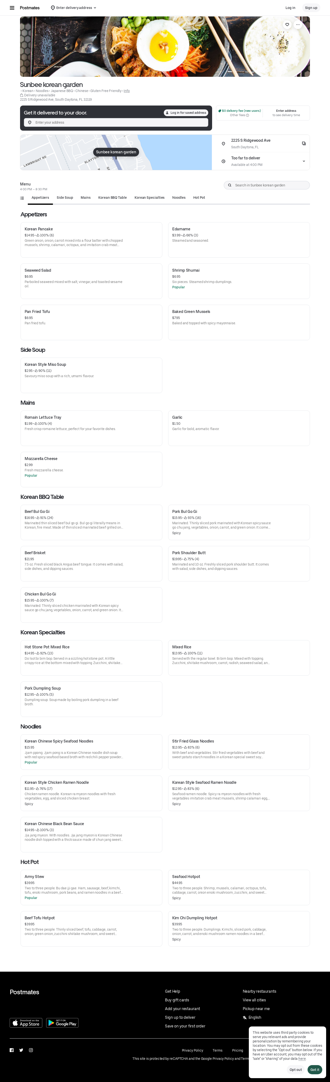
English (255, 1017)
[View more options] (298, 24)
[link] (287, 24)
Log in (290, 8)
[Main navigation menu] (12, 8)
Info (127, 91)
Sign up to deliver (180, 1017)
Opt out (296, 1070)
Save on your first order (185, 1026)
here (302, 1059)
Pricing (237, 1050)
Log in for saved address (188, 112)
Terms (217, 1050)
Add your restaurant (182, 1008)
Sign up (311, 8)
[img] (116, 152)
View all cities (254, 1000)
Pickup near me (256, 1008)
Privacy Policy (192, 1050)
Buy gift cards (177, 1000)
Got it (314, 1070)
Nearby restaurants (259, 991)
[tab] (40, 197)
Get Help (172, 991)
